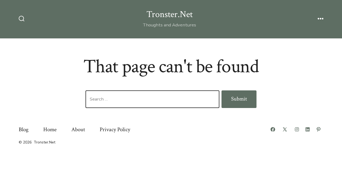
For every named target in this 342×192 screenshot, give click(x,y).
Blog (24, 129)
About (78, 129)
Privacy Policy (115, 129)
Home (50, 129)
